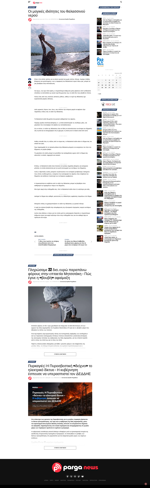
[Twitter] (71, 476)
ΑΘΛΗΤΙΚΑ (63, 480)
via (35, 232)
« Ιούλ (99, 93)
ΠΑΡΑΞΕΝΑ (85, 480)
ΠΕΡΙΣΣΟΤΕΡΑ (93, 480)
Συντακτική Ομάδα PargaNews (67, 19)
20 (109, 85)
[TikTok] (78, 476)
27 (109, 87)
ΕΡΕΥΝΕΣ (78, 480)
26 (105, 87)
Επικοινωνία (102, 480)
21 (113, 85)
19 (105, 85)
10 (98, 82)
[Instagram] (75, 476)
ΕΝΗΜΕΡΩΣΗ (70, 480)
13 (109, 82)
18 (102, 85)
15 (116, 82)
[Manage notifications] (146, 484)
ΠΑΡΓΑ (51, 480)
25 (102, 87)
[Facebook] (67, 476)
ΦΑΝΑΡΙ (57, 480)
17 (98, 85)
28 (113, 87)
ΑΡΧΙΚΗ (46, 480)
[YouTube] (82, 476)
